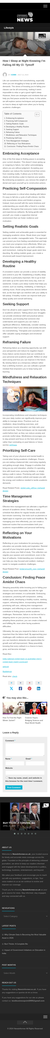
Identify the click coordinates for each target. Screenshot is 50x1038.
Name (8, 759)
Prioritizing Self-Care (14, 138)
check (14, 676)
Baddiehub (7, 671)
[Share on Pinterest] (29, 686)
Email (29, 759)
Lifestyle (9, 27)
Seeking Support (12, 129)
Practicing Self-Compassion (16, 121)
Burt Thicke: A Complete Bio (13, 804)
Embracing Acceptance (15, 118)
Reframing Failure (13, 132)
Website (9, 768)
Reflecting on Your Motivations (19, 144)
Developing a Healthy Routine (17, 127)
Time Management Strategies (17, 141)
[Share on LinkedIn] (38, 686)
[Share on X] (11, 686)
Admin (13, 75)
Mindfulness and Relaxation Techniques (21, 135)
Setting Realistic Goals (15, 124)
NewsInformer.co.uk (31, 890)
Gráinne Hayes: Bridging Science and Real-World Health (34, 720)
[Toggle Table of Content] (36, 114)
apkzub (6, 667)
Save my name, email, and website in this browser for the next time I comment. (24, 779)
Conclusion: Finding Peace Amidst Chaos (23, 146)
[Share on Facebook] (20, 686)
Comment (10, 741)
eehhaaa (13, 445)
